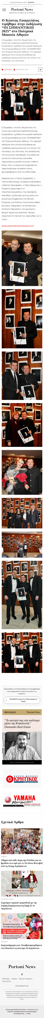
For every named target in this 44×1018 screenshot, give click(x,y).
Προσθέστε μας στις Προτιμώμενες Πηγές (21, 700)
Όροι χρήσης (6, 981)
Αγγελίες (14, 979)
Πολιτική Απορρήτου (25, 979)
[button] (4, 10)
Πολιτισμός (8, 69)
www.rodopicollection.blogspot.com (18, 225)
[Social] (22, 974)
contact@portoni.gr (22, 986)
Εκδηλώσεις (6, 979)
